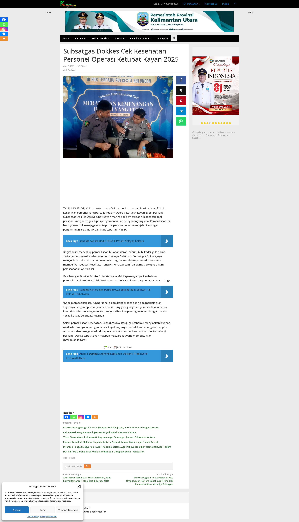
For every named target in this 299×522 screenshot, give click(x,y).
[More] (95, 417)
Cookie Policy (33, 516)
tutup (48, 12)
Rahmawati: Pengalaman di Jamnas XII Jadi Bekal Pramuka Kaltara (99, 432)
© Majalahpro (199, 132)
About (230, 132)
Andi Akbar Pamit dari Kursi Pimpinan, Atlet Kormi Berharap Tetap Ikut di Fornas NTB (87, 477)
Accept (17, 509)
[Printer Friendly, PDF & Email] (118, 347)
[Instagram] (81, 417)
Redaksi (196, 137)
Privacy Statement (48, 516)
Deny (42, 509)
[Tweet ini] (181, 90)
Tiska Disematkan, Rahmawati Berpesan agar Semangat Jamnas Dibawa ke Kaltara (109, 437)
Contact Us (197, 135)
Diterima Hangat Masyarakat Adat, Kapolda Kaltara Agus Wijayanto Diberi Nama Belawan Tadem (117, 446)
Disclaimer (223, 135)
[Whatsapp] (73, 417)
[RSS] (87, 466)
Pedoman (210, 135)
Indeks (221, 132)
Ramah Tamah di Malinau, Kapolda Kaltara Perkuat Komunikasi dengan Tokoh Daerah (111, 441)
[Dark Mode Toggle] (174, 38)
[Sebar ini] (181, 80)
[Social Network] (235, 4)
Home (211, 132)
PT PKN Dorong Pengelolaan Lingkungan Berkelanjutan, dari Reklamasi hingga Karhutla (111, 427)
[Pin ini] (181, 100)
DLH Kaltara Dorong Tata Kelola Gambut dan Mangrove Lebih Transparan (103, 451)
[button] (78, 486)
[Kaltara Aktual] (68, 3)
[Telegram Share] (181, 111)
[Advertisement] (48, 70)
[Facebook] (67, 417)
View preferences (68, 509)
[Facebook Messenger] (88, 417)
